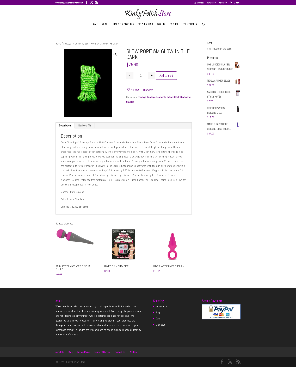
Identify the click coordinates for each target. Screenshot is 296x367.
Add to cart (166, 75)
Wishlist (133, 352)
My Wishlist (211, 3)
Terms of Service (102, 352)
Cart (158, 318)
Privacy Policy (83, 352)
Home (95, 24)
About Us (60, 352)
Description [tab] (65, 125)
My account (199, 3)
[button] (115, 54)
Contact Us (120, 352)
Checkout (223, 3)
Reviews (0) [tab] (84, 125)
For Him (161, 24)
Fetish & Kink (145, 24)
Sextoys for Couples (73, 43)
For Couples (190, 24)
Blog (71, 352)
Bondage (142, 97)
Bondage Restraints (156, 97)
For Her (174, 24)
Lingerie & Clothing (123, 24)
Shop (104, 24)
